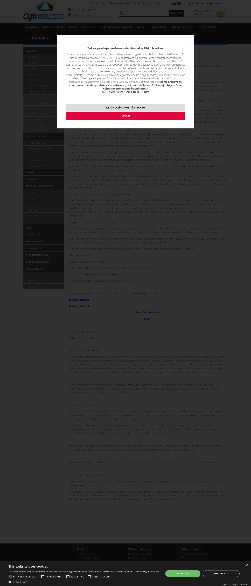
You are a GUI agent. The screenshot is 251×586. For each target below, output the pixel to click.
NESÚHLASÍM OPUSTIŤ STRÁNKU (125, 107)
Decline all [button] (221, 573)
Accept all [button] (183, 573)
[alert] (125, 573)
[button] (84, 581)
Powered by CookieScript (235, 584)
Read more (153, 571)
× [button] (247, 565)
